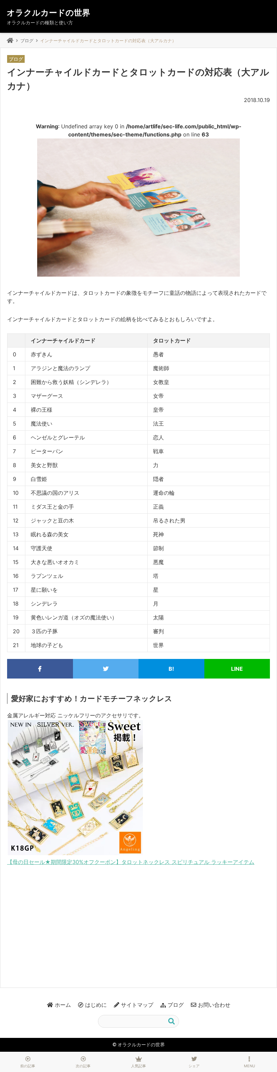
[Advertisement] (138, 923)
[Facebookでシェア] (40, 669)
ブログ (26, 40)
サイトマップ (137, 1004)
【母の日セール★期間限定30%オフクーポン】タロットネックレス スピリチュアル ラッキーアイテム (130, 862)
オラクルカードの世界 (48, 13)
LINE (237, 668)
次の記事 (83, 1066)
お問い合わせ (214, 1004)
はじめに (96, 1004)
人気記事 (138, 1066)
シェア (194, 1066)
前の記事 (27, 1066)
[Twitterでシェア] (106, 669)
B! (171, 668)
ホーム (63, 1004)
